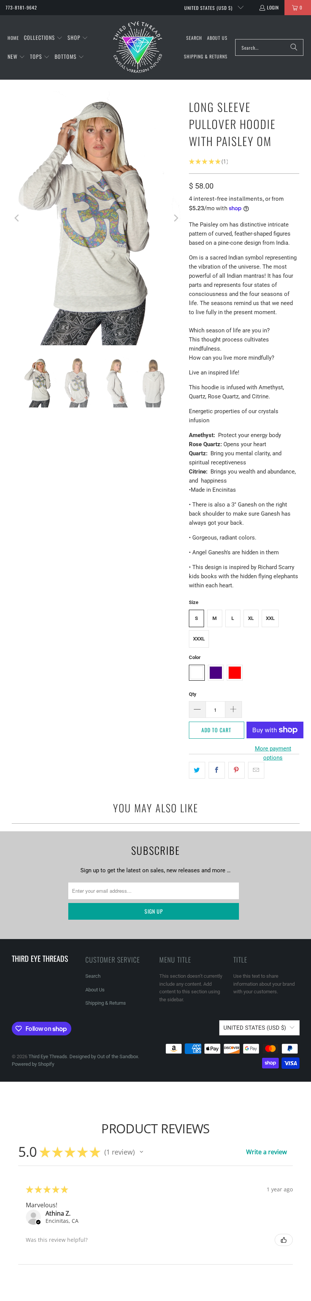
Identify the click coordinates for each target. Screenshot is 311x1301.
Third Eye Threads (47, 1056)
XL (251, 618)
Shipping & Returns (105, 1003)
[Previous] (17, 218)
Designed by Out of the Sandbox (103, 1056)
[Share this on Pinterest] (236, 770)
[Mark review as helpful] (284, 1240)
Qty (192, 694)
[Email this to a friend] (256, 770)
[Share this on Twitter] (197, 770)
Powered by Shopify (33, 1064)
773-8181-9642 (21, 7)
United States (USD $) (209, 8)
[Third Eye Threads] (137, 47)
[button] (43, 37)
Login (273, 7)
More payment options (273, 753)
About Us (95, 990)
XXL (270, 618)
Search (93, 976)
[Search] (293, 47)
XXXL (199, 639)
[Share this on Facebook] (217, 770)
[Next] (176, 218)
